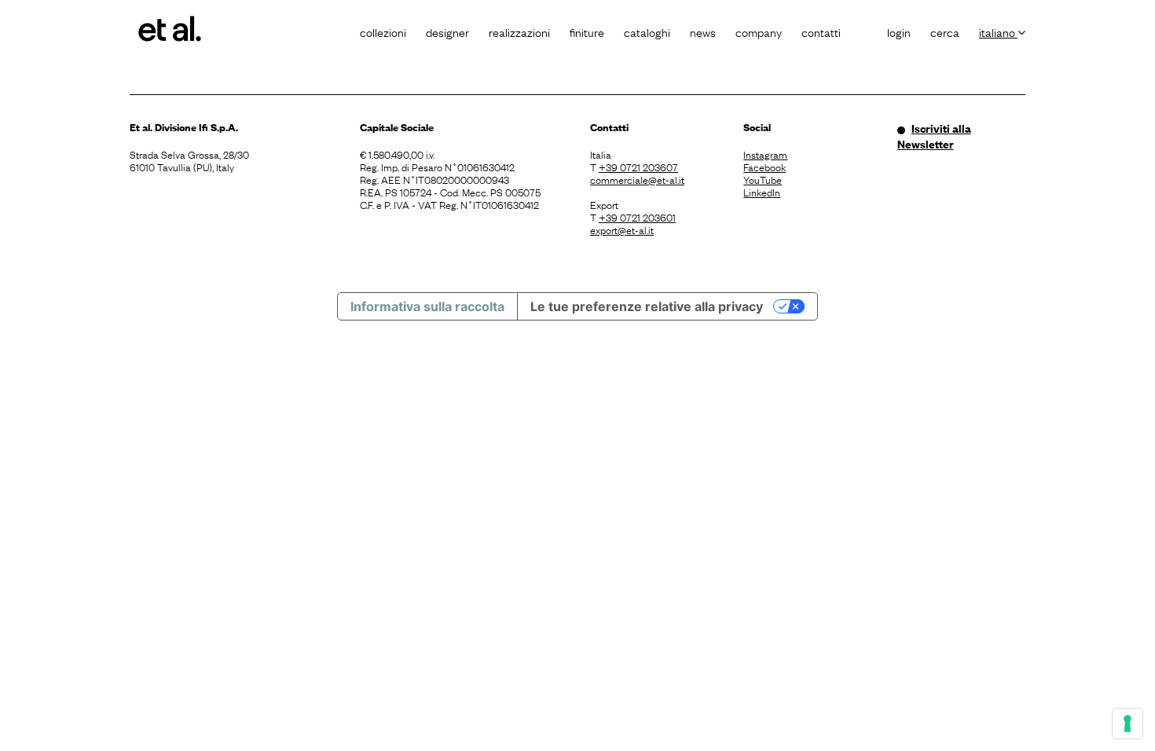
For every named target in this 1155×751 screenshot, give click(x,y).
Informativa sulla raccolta (427, 306)
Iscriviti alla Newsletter (934, 136)
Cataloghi (647, 31)
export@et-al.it (622, 229)
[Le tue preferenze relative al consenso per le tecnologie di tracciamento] (1127, 723)
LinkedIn (761, 191)
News (703, 31)
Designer (447, 31)
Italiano (998, 31)
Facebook (764, 166)
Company (758, 31)
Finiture (587, 31)
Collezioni (383, 31)
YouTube (762, 179)
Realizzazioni (519, 31)
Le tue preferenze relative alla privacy (646, 306)
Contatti (821, 31)
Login (899, 31)
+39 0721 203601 (637, 217)
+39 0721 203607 (638, 166)
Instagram (765, 154)
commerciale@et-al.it (637, 179)
